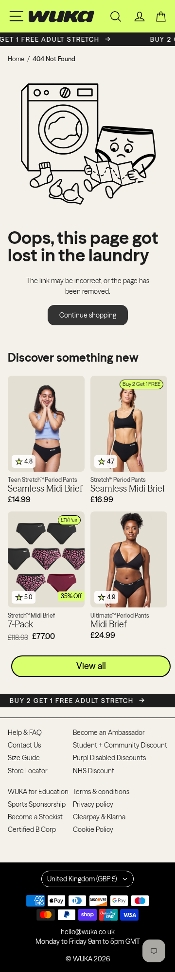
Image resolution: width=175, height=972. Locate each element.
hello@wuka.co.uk (88, 931)
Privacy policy (93, 804)
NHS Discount (93, 770)
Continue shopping (87, 315)
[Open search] (115, 16)
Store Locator (28, 770)
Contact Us (24, 745)
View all (91, 665)
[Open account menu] (139, 16)
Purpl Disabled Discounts (109, 757)
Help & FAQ (25, 732)
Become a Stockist (35, 817)
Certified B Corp (32, 829)
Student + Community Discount (120, 745)
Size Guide (24, 757)
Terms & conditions (101, 791)
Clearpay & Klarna (99, 817)
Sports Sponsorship (37, 804)
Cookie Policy (93, 829)
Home (16, 59)
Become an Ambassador (109, 732)
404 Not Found (54, 59)
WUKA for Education (38, 791)
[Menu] (16, 16)
